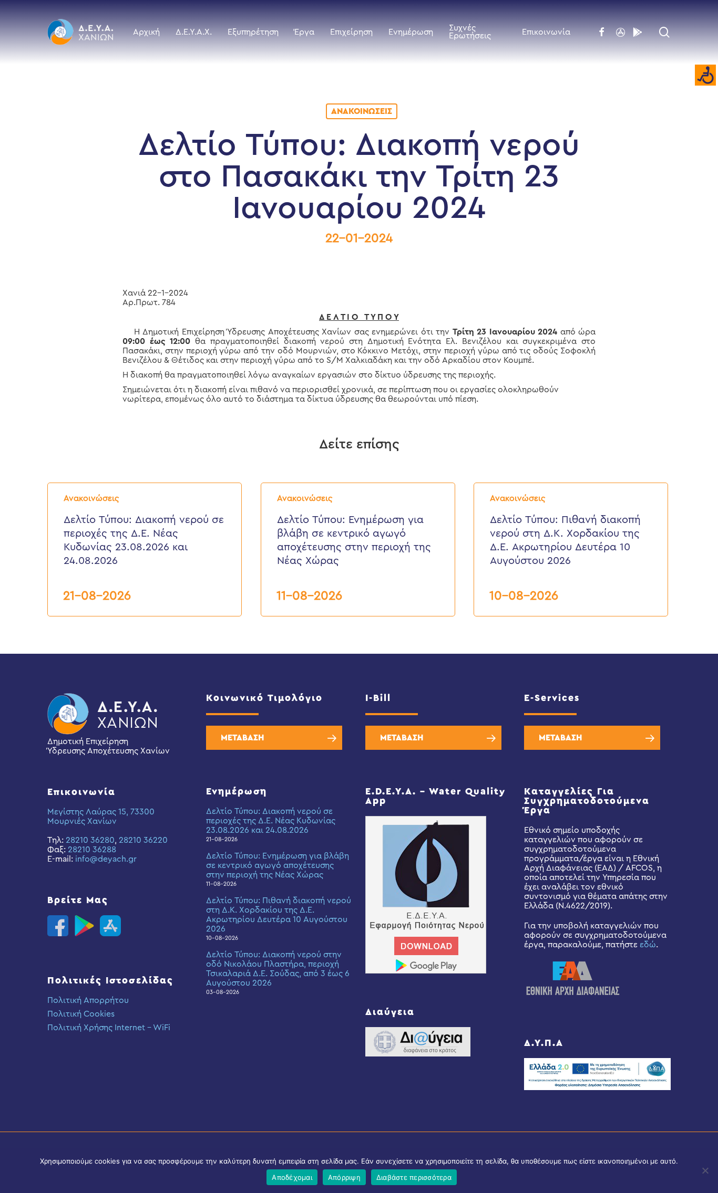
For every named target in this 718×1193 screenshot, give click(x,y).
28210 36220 (143, 840)
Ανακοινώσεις (361, 111)
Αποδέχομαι (292, 1177)
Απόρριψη (344, 1177)
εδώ (648, 944)
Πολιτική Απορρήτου (88, 1000)
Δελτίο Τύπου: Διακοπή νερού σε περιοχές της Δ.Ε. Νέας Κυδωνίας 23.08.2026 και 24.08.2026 (270, 820)
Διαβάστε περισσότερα (414, 1177)
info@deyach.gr (106, 859)
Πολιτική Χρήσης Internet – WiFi (108, 1027)
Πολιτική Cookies (81, 1014)
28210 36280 (90, 840)
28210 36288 (92, 849)
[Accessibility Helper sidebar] (705, 75)
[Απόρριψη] (705, 1170)
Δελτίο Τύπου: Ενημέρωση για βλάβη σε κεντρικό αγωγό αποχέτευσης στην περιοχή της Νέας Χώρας (277, 865)
